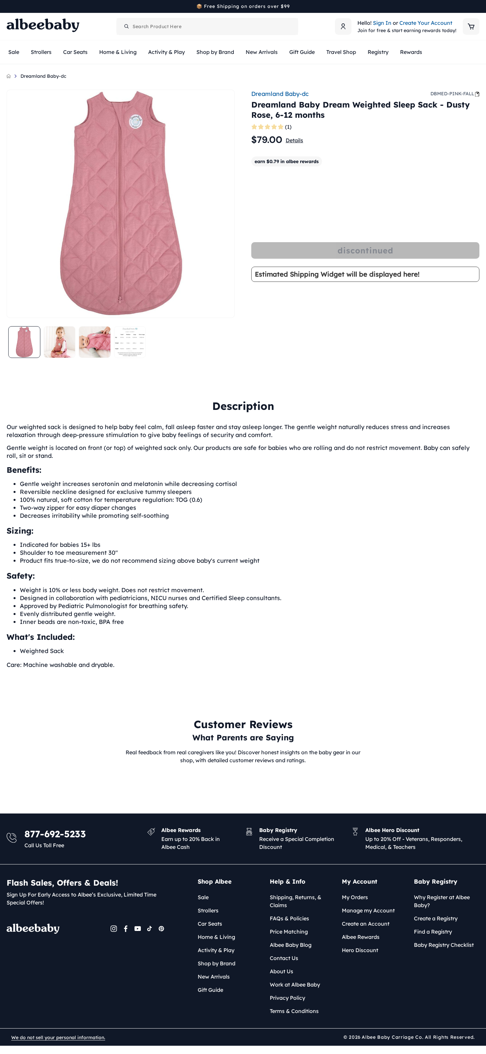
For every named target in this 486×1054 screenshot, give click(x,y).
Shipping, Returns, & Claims (295, 901)
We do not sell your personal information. (58, 1037)
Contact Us (284, 958)
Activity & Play (216, 950)
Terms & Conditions (294, 1011)
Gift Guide (210, 990)
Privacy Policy (287, 997)
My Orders (355, 897)
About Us (281, 971)
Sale (203, 897)
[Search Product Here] (126, 26)
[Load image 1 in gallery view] (24, 342)
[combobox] (207, 26)
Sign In (382, 23)
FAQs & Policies (289, 918)
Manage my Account (368, 910)
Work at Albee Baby (295, 984)
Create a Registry (436, 918)
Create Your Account (425, 23)
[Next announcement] (477, 6)
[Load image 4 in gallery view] (130, 342)
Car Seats (210, 923)
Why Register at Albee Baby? (442, 901)
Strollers (208, 910)
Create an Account (365, 923)
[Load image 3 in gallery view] (95, 342)
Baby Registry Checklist (444, 945)
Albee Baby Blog (290, 945)
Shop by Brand (216, 963)
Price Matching (289, 931)
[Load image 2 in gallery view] (60, 342)
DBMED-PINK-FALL (452, 94)
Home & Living (216, 937)
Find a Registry (433, 931)
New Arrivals (214, 976)
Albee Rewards (361, 937)
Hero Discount (360, 950)
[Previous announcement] (9, 6)
